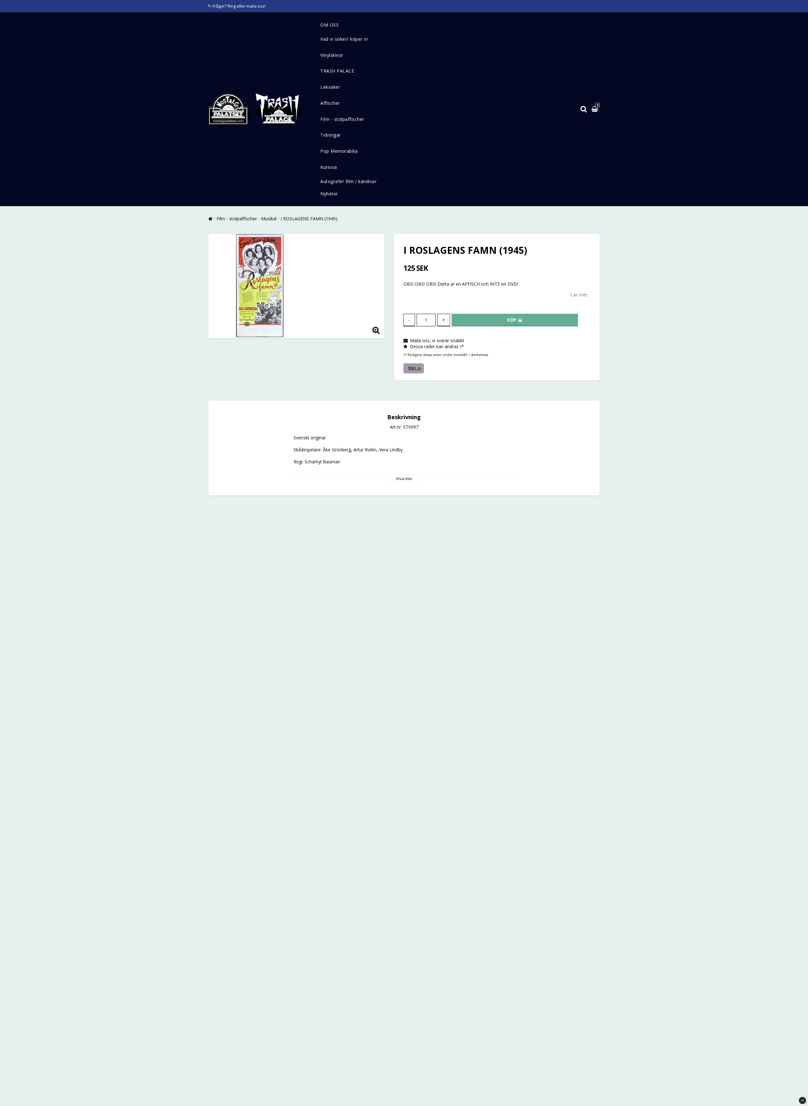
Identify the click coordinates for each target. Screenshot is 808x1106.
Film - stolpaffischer (342, 119)
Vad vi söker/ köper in (344, 39)
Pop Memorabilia (339, 151)
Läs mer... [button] (580, 295)
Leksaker (330, 87)
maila (251, 6)
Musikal (268, 219)
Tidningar (330, 135)
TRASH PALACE (337, 71)
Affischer (330, 103)
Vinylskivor (331, 55)
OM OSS (329, 25)
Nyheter (329, 194)
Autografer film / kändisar (348, 181)
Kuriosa (328, 167)
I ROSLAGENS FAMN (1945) (309, 219)
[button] (595, 109)
